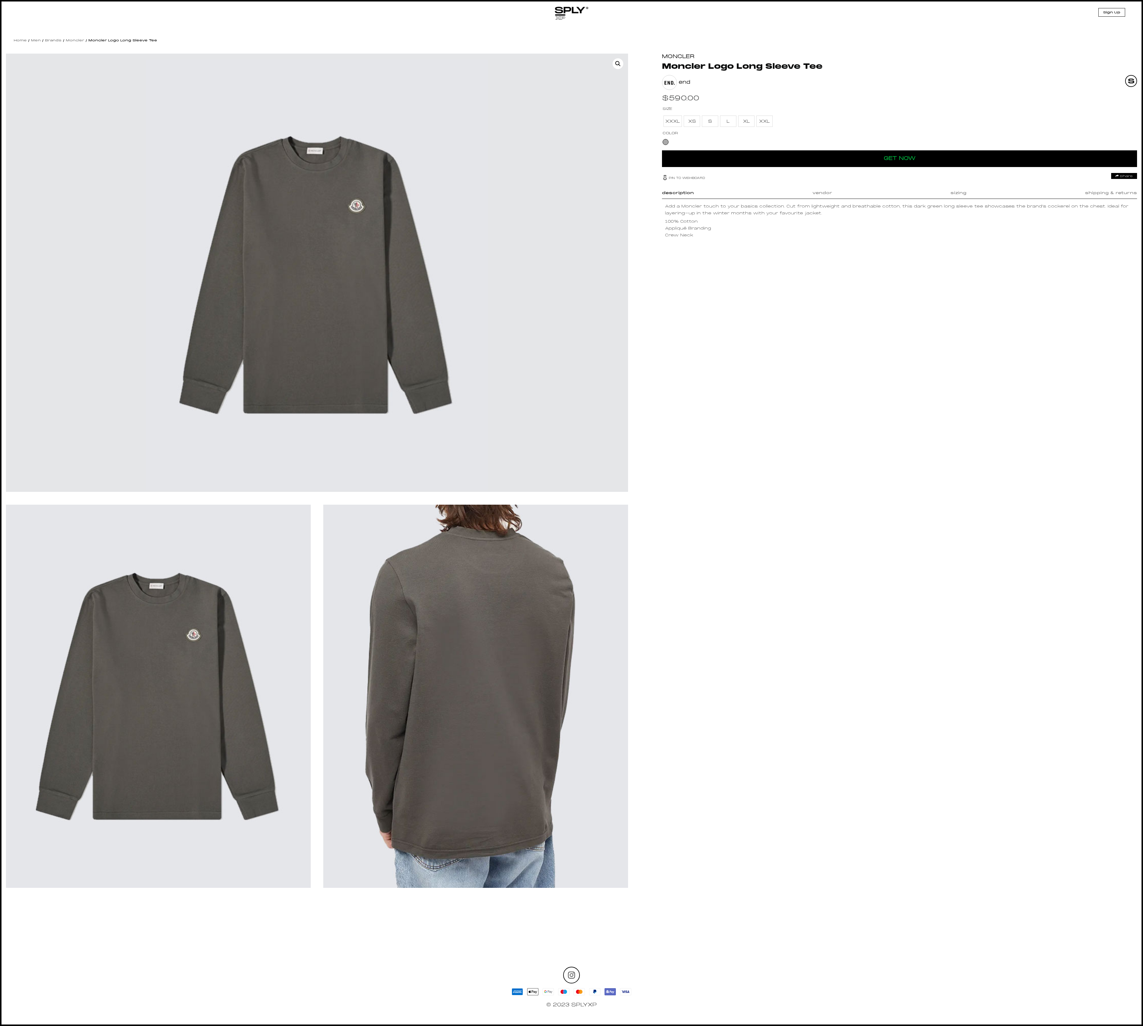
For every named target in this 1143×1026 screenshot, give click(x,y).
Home (20, 40)
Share (1126, 176)
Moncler (75, 40)
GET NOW (900, 158)
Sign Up (1111, 12)
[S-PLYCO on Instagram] (571, 975)
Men (36, 40)
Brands (53, 40)
